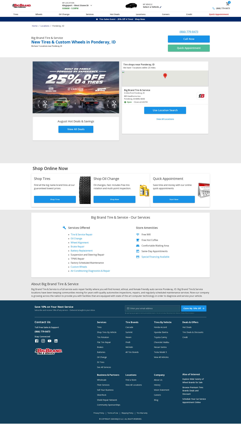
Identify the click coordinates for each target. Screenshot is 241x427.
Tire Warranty (142, 413)
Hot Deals (115, 14)
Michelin (129, 347)
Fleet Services (103, 385)
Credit (189, 14)
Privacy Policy (184, 313)
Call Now (188, 39)
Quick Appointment (219, 14)
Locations (140, 14)
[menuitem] (165, 96)
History (157, 385)
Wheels (38, 14)
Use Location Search (165, 110)
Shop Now (114, 199)
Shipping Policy (127, 413)
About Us (158, 380)
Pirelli (128, 342)
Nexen (128, 337)
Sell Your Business (105, 390)
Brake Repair (77, 246)
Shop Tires (55, 199)
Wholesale (101, 380)
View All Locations (165, 119)
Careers (165, 14)
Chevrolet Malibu (161, 342)
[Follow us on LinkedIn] (56, 341)
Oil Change (64, 14)
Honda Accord (160, 327)
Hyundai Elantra (161, 332)
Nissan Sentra (160, 347)
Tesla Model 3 (160, 352)
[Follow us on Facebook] (37, 341)
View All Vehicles (161, 357)
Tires (15, 14)
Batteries (101, 352)
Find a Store (131, 380)
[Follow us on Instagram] (43, 341)
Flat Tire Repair (104, 342)
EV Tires (100, 362)
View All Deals (76, 129)
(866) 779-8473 (223, 8)
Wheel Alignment (80, 242)
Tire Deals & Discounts (192, 332)
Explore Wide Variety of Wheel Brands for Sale (193, 381)
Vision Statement (161, 390)
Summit (129, 332)
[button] (165, 75)
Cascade (129, 327)
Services (90, 14)
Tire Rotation (103, 337)
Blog (156, 400)
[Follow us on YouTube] (49, 341)
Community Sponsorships (108, 404)
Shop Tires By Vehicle (106, 332)
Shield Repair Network (107, 400)
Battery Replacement (82, 250)
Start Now (173, 199)
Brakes (100, 347)
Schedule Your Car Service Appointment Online (194, 401)
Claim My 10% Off (192, 308)
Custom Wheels (79, 266)
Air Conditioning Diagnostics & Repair (90, 270)
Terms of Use (113, 413)
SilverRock (101, 395)
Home (35, 26)
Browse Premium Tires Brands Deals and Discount (192, 390)
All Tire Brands (132, 352)
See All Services (104, 367)
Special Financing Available (155, 256)
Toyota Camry (160, 337)
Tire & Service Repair (81, 234)
